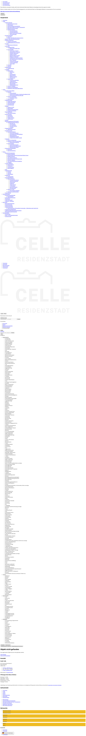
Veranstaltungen (6, 194)
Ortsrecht (9, 36)
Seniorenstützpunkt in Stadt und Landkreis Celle (20, 94)
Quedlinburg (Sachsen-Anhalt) (16, 57)
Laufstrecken (10, 119)
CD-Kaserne (9, 165)
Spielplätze (9, 115)
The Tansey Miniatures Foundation (14, 161)
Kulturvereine (8, 193)
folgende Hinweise (10, 672)
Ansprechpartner (8, 204)
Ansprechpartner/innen (12, 23)
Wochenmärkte (10, 143)
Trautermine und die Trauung (16, 137)
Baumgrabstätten (13, 82)
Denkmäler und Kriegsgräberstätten (15, 88)
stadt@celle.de (7, 670)
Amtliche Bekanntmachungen (13, 26)
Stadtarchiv (7, 175)
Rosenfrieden (12, 83)
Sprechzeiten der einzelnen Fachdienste (54, 685)
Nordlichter (7, 198)
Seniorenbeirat (13, 93)
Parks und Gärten (11, 178)
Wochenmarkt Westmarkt (15, 146)
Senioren (9, 91)
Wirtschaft (5, 202)
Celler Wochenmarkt (14, 144)
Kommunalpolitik (9, 35)
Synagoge (9, 162)
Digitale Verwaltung (9, 40)
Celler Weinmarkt (9, 200)
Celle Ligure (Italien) (14, 50)
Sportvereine (10, 116)
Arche (11, 73)
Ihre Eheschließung (11, 131)
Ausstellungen (10, 196)
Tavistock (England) (14, 61)
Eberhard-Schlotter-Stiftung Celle (14, 158)
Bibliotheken (10, 108)
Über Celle (7, 46)
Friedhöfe (7, 69)
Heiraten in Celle (8, 130)
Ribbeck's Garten (13, 76)
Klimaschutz (7, 214)
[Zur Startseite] (35, 261)
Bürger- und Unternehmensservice (12, 39)
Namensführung (13, 135)
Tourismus (5, 20)
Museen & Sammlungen (10, 153)
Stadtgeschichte (10, 47)
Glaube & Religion (9, 128)
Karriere (7, 43)
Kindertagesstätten (11, 101)
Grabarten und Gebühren (12, 87)
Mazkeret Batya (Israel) (15, 55)
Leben (4, 89)
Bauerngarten (13, 75)
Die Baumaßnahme (14, 32)
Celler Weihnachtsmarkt (10, 197)
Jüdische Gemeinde (11, 129)
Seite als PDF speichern (5, 655)
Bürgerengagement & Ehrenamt (12, 121)
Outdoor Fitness (10, 117)
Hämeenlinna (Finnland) (15, 52)
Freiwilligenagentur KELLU (13, 122)
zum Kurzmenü (6, 3)
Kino (6, 169)
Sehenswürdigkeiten (9, 177)
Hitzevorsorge (8, 216)
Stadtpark (12, 183)
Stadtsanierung (10, 68)
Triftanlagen (12, 185)
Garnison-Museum (11, 160)
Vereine (6, 120)
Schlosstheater (10, 164)
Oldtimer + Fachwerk (9, 201)
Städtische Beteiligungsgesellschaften (13, 210)
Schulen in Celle (10, 107)
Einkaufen (7, 138)
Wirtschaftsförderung (9, 203)
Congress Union (10, 167)
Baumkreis (12, 72)
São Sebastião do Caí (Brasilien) (16, 59)
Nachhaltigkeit (6, 212)
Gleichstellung (10, 99)
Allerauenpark (13, 188)
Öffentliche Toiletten (14, 142)
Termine (9, 173)
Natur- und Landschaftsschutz (11, 215)
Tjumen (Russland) (14, 62)
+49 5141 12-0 (7, 667)
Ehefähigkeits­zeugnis (14, 136)
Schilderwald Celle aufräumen (13, 42)
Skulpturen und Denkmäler (13, 191)
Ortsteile (9, 64)
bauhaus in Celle (10, 189)
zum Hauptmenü (6, 2)
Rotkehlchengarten (14, 84)
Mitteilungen (10, 25)
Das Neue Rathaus (11, 29)
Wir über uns (12, 123)
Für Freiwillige (13, 124)
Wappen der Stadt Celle (15, 48)
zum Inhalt (5, 1)
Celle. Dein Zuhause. (11, 113)
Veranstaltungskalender (10, 195)
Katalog (9, 171)
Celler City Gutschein (11, 140)
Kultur (4, 151)
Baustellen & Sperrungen (12, 28)
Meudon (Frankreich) (14, 56)
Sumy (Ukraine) (13, 60)
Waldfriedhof (10, 70)
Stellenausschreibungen (12, 45)
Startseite (5, 264)
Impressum (5, 267)
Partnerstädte (10, 49)
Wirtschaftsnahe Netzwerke (11, 211)
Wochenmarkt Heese (14, 147)
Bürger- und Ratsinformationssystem (15, 37)
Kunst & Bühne (10, 168)
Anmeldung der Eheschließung (16, 134)
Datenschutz (5, 266)
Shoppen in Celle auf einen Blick (14, 141)
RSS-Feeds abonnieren (7, 705)
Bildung (6, 106)
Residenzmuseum (11, 156)
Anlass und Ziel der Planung (15, 33)
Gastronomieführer (11, 150)
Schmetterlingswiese (14, 80)
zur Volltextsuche (6, 5)
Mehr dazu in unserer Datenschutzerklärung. (10, 11)
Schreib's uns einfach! (11, 41)
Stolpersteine (10, 176)
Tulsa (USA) (12, 63)
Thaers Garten (13, 184)
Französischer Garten (14, 180)
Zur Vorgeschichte (13, 30)
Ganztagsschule (10, 103)
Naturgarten (12, 77)
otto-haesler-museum (12, 157)
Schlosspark (12, 182)
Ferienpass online (13, 97)
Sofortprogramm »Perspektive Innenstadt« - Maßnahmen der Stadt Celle (22, 208)
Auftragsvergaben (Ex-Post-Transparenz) (16, 27)
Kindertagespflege (11, 102)
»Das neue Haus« (13, 34)
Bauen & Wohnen (8, 111)
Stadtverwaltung (8, 22)
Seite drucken (3, 654)
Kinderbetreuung (8, 100)
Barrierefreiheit (6, 265)
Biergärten (9, 149)
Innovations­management (10, 209)
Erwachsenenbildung (11, 110)
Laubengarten (13, 81)
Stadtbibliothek (8, 170)
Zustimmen (3, 14)
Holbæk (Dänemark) (14, 53)
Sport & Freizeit (8, 114)
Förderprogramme (9, 207)
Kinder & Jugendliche (11, 96)
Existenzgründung (9, 205)
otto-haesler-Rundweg (14, 190)
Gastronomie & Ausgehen (10, 148)
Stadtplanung (8, 67)
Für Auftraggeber (13, 126)
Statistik (9, 66)
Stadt (4, 21)
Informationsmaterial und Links (16, 95)
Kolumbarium (13, 74)
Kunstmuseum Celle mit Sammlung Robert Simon (17, 155)
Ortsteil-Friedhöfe (11, 86)
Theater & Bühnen (9, 163)
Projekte (12, 127)
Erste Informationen (14, 133)
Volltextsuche (3, 319)
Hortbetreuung (10, 104)
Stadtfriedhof (10, 79)
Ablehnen (2, 13)
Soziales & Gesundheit (9, 90)
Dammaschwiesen (13, 187)
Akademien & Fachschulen (12, 109)
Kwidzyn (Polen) (13, 54)
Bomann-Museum (11, 154)
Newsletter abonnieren (8, 704)
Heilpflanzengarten (14, 181)
